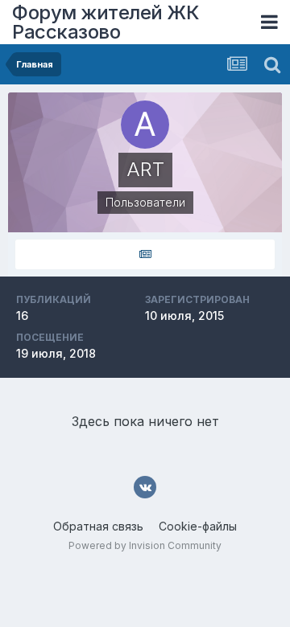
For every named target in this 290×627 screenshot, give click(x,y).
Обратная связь (98, 526)
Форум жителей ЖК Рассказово (105, 22)
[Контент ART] (145, 254)
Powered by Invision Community (145, 545)
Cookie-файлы (198, 526)
